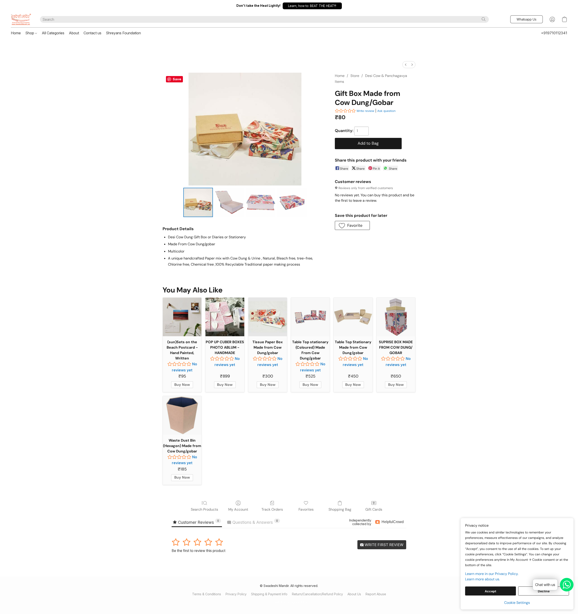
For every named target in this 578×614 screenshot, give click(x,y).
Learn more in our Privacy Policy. (491, 573)
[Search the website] (483, 19)
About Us (354, 594)
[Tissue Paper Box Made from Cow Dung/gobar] (267, 317)
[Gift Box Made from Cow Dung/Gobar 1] (229, 202)
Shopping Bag (340, 509)
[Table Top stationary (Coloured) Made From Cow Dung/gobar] (310, 317)
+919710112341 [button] (554, 33)
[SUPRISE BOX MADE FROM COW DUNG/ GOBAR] (396, 317)
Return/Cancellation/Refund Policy (317, 594)
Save (177, 79)
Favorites (306, 509)
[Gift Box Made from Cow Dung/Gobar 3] (292, 202)
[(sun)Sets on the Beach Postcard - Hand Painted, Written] (182, 317)
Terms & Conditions (206, 594)
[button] (312, 5)
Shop (30, 33)
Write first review (383, 544)
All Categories (53, 33)
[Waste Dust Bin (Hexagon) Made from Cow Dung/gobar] (182, 415)
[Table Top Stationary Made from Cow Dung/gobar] (353, 317)
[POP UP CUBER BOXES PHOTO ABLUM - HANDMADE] (224, 317)
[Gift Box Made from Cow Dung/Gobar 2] (260, 202)
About (74, 33)
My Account (238, 509)
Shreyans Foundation (123, 33)
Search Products (204, 509)
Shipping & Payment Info (269, 594)
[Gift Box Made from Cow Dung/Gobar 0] (198, 202)
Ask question (386, 111)
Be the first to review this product (198, 550)
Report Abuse (376, 594)
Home (16, 33)
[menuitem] (406, 64)
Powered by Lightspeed (289, 602)
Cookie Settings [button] (517, 602)
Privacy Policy (236, 594)
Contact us (92, 33)
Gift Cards (373, 509)
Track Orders (272, 509)
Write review (365, 111)
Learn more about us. (482, 579)
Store (354, 75)
